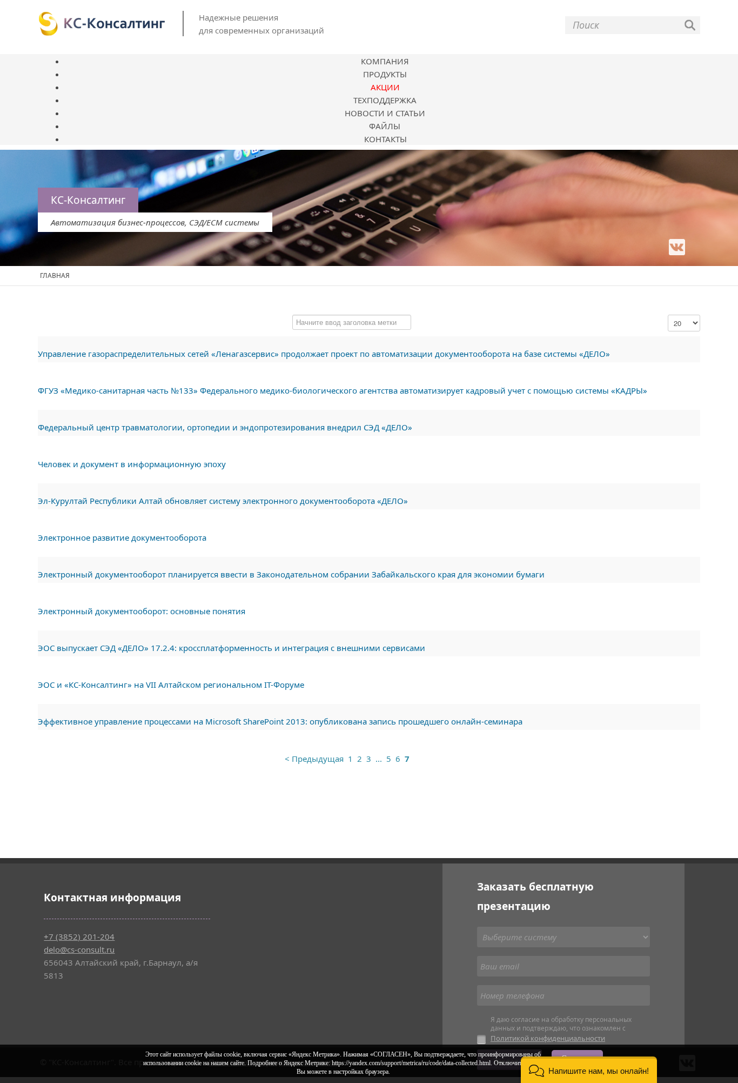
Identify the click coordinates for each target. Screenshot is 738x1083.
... (378, 758)
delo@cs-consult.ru (79, 949)
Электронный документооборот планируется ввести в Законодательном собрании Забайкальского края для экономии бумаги (291, 574)
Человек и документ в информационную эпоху (132, 464)
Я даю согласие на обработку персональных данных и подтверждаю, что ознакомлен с (561, 1029)
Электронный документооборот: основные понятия (141, 611)
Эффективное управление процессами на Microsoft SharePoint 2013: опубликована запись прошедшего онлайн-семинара (280, 721)
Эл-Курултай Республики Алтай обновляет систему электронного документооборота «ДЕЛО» (223, 500)
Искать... (690, 25)
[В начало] (280, 759)
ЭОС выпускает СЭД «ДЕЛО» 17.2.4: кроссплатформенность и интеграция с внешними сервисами (231, 647)
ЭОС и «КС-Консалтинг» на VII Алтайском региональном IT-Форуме (171, 684)
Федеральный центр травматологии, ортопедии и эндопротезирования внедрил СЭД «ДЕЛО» (225, 427)
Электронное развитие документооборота (122, 537)
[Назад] (314, 759)
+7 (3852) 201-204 (79, 936)
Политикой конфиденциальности (548, 1038)
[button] (589, 1070)
